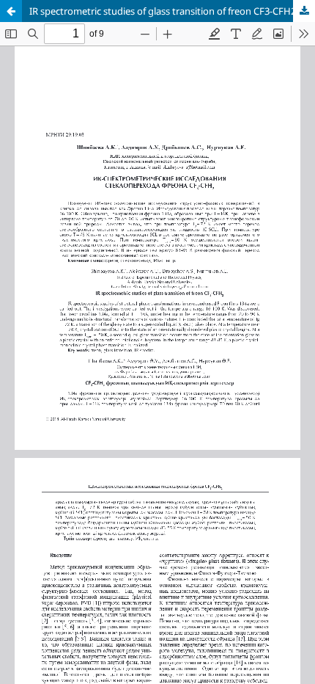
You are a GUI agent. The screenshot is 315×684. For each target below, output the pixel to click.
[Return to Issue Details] (11, 11)
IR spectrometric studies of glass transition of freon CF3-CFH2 (162, 11)
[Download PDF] (304, 11)
